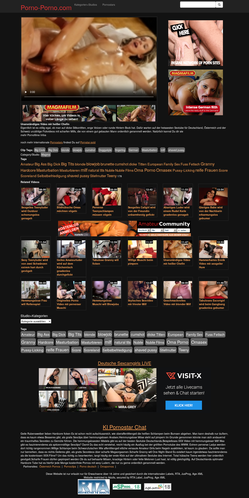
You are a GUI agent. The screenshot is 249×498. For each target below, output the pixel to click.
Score (223, 170)
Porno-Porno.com (46, 7)
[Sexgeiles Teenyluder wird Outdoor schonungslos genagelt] (35, 194)
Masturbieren (70, 170)
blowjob (77, 150)
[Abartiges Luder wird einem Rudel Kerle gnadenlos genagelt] (178, 194)
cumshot (90, 150)
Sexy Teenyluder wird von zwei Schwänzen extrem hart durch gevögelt (34, 265)
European (155, 164)
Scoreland (28, 175)
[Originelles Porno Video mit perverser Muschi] (71, 288)
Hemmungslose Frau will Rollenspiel (34, 302)
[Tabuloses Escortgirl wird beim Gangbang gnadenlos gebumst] (213, 288)
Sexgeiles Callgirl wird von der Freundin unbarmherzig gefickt (141, 210)
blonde (65, 150)
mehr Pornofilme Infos (33, 135)
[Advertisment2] (195, 92)
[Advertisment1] (195, 43)
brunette (107, 164)
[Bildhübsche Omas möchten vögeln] (71, 194)
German (133, 150)
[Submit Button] (219, 4)
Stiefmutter (98, 175)
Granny (208, 164)
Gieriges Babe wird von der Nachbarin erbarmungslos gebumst (211, 212)
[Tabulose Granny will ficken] (106, 247)
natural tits (96, 170)
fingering (120, 150)
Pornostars (108, 4)
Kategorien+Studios (85, 4)
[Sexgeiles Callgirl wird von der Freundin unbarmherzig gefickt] (142, 194)
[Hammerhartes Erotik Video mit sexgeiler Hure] (213, 247)
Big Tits (67, 164)
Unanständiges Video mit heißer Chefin (177, 261)
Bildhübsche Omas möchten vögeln (69, 209)
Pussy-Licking (184, 170)
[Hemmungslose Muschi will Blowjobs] (106, 288)
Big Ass (41, 164)
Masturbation (149, 150)
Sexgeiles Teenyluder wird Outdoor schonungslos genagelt (34, 212)
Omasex (164, 170)
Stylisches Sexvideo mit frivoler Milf (140, 302)
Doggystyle (105, 150)
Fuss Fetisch (190, 163)
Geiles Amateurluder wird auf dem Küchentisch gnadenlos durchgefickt (69, 267)
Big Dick (53, 150)
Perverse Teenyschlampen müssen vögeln (103, 210)
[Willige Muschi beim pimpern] (142, 247)
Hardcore (28, 170)
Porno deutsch (88, 466)
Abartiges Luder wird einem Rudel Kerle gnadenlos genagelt (177, 210)
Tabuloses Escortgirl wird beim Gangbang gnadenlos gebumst (212, 304)
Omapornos (107, 466)
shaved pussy (176, 150)
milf (163, 150)
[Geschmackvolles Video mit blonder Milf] (178, 288)
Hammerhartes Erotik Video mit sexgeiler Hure (212, 263)
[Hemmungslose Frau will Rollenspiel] (35, 288)
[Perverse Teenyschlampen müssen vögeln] (106, 194)
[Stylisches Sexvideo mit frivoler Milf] (142, 288)
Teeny (112, 175)
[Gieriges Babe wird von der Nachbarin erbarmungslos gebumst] (213, 194)
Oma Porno (144, 170)
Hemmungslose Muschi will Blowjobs (105, 302)
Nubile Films (124, 170)
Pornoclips (70, 466)
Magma (45, 154)
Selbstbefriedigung (51, 175)
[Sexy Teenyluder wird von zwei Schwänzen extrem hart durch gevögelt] (35, 247)
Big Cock (40, 150)
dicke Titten (138, 163)
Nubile (109, 170)
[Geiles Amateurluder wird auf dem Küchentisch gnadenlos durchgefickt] (71, 247)
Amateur (27, 163)
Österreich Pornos (49, 466)
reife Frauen (206, 170)
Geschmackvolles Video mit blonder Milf (177, 302)
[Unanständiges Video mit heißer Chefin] (178, 247)
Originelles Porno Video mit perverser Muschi (69, 304)
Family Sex (172, 164)
